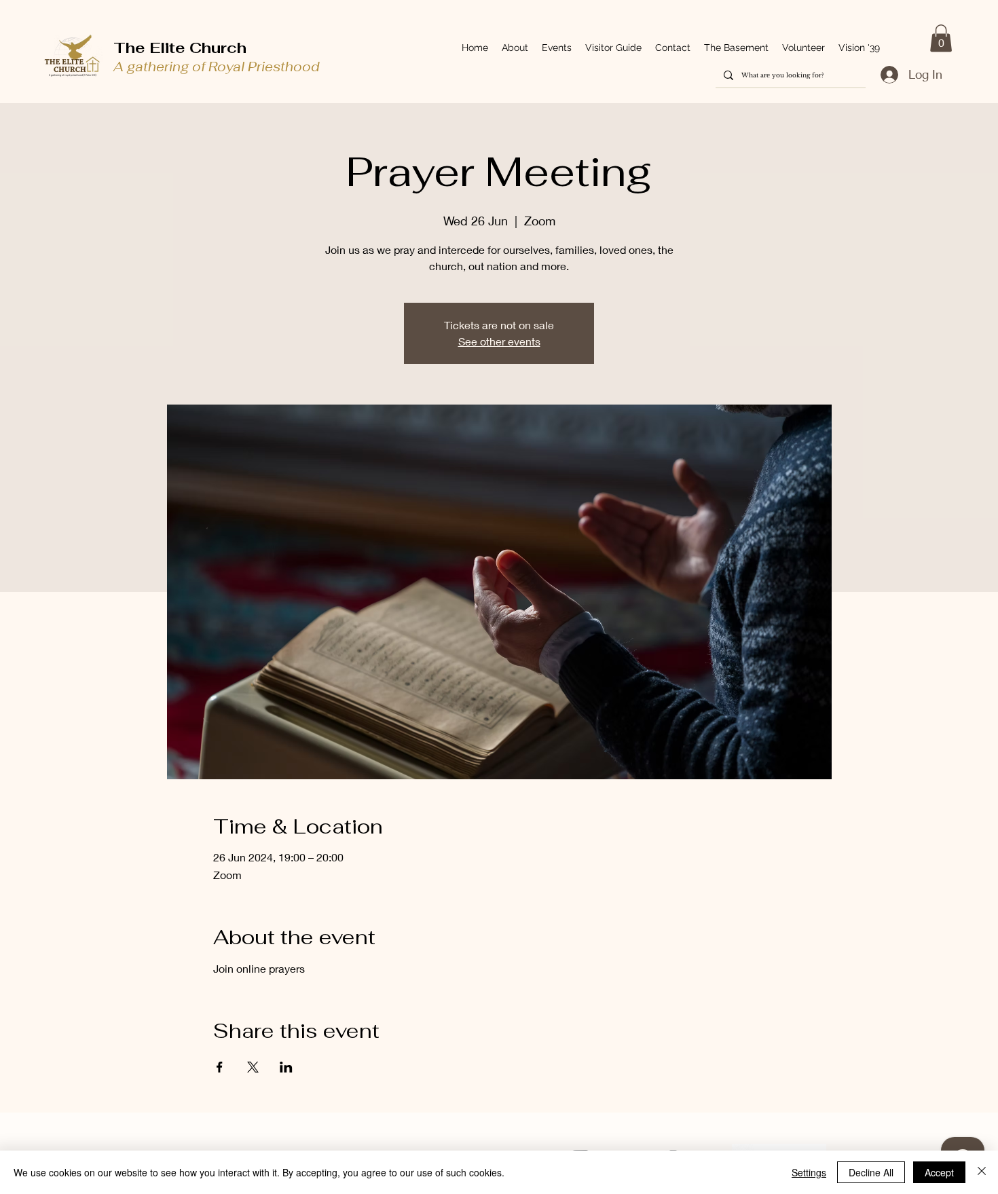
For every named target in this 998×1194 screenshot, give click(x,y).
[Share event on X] (252, 1067)
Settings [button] (809, 1172)
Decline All (871, 1172)
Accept (939, 1172)
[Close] (982, 1172)
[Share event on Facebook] (219, 1067)
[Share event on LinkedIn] (286, 1067)
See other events (499, 341)
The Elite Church (179, 47)
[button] (941, 38)
